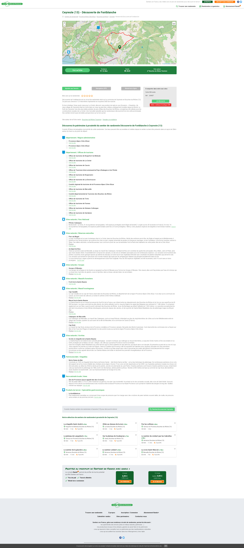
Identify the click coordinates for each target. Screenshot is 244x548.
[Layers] (174, 23)
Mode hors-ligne (131, 88)
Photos (71, 244)
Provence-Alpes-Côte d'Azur (87, 16)
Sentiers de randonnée (71, 16)
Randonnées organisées (210, 6)
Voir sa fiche (77, 70)
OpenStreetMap (166, 63)
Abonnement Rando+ (151, 513)
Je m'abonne (124, 481)
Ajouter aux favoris (71, 88)
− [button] (64, 25)
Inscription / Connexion (129, 513)
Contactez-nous (141, 516)
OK (166, 546)
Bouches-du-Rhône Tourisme (158, 71)
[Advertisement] (119, 80)
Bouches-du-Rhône (102, 16)
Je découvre (160, 101)
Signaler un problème (110, 120)
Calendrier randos (103, 516)
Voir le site (72, 143)
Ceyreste (112, 16)
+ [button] (64, 23)
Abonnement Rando (233, 6)
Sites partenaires (122, 516)
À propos (207, 2)
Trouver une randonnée (187, 6)
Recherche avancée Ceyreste (162, 409)
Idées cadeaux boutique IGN (160, 105)
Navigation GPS (101, 88)
